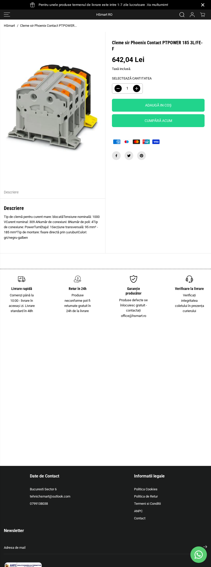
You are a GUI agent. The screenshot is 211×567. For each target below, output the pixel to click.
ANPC (138, 511)
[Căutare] (182, 14)
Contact (139, 518)
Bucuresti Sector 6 (43, 489)
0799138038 (39, 504)
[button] (7, 15)
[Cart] (202, 14)
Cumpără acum (158, 121)
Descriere (11, 192)
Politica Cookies (145, 489)
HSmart (9, 26)
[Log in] (192, 14)
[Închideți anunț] (202, 5)
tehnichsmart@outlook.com (50, 496)
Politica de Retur (146, 496)
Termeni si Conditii (147, 504)
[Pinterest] (141, 155)
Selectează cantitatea (132, 78)
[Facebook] (116, 155)
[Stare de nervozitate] (129, 155)
